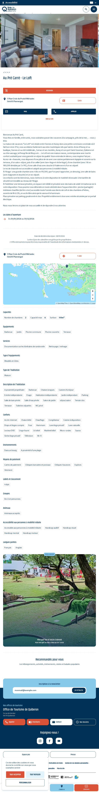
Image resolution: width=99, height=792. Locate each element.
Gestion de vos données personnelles (76, 763)
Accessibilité (9, 2)
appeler (73, 111)
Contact (58, 722)
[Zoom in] (93, 291)
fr (90, 3)
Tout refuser (35, 774)
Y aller (79, 256)
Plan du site (60, 768)
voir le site (49, 119)
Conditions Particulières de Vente (52, 763)
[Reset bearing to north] (93, 299)
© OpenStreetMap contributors (78, 303)
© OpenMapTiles (62, 303)
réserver (49, 90)
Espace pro (26, 754)
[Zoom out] (93, 295)
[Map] (49, 284)
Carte (80, 100)
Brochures (36, 722)
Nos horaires (84, 722)
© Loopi (92, 303)
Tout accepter (15, 774)
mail (25, 111)
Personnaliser (25, 782)
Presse (73, 754)
